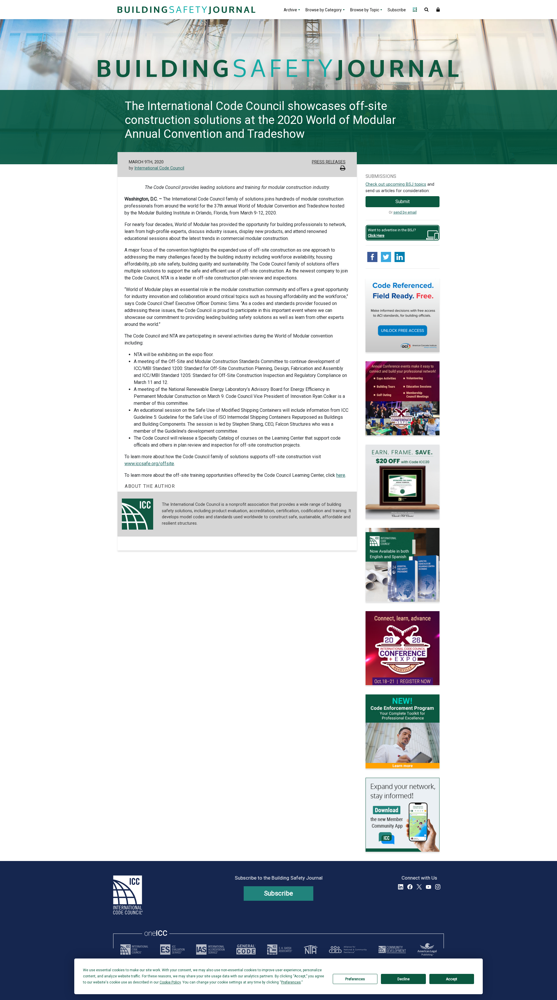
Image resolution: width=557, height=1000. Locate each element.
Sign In (438, 9)
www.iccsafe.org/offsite (149, 463)
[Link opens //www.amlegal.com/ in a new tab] (427, 949)
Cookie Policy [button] (170, 982)
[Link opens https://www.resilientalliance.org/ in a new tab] (348, 949)
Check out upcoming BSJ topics (396, 184)
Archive (290, 10)
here (340, 475)
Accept (451, 979)
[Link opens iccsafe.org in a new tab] (134, 949)
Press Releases (329, 162)
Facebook (409, 886)
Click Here (376, 235)
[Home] (185, 9)
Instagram (437, 886)
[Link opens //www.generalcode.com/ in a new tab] (246, 949)
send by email (405, 212)
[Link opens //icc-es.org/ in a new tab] (172, 949)
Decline (403, 979)
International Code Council (159, 168)
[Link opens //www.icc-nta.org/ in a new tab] (310, 949)
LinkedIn (400, 886)
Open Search (426, 9)
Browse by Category (323, 10)
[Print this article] (343, 168)
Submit (402, 201)
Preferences (355, 979)
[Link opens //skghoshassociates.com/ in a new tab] (279, 949)
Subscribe (397, 10)
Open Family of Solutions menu (415, 9)
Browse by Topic (364, 10)
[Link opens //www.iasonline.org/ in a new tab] (210, 949)
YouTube (428, 886)
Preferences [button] (291, 982)
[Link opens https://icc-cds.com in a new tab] (392, 949)
